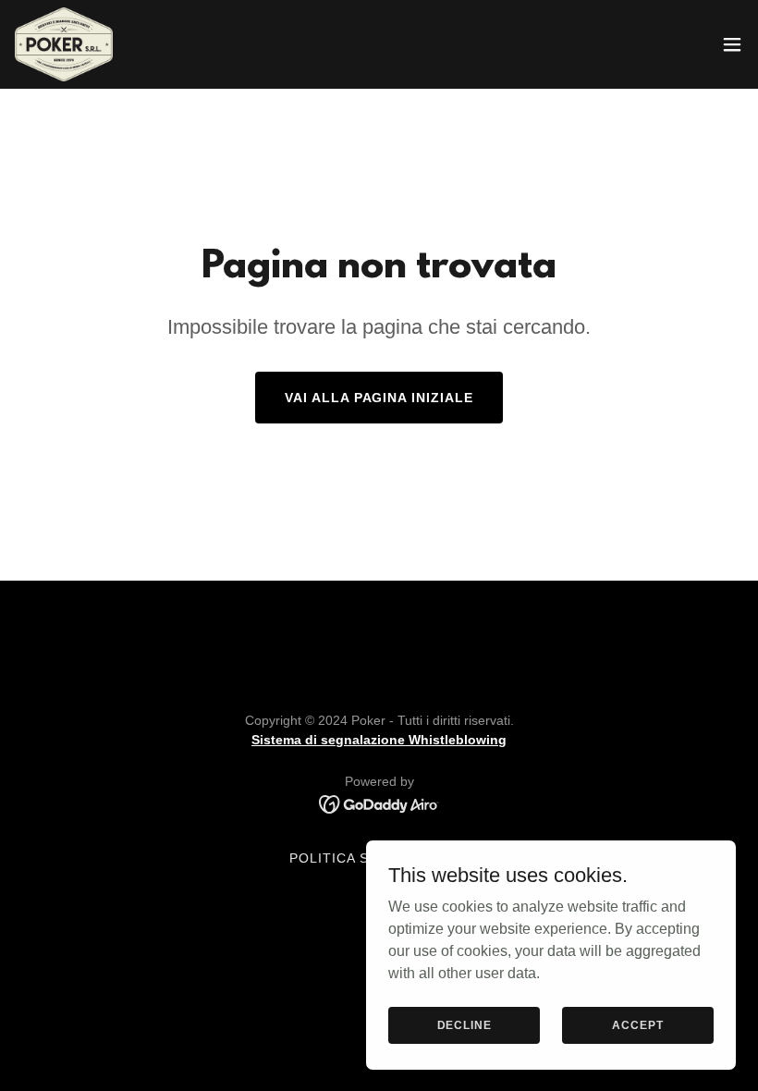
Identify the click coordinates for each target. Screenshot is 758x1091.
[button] (732, 44)
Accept (637, 1024)
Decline (464, 1024)
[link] (64, 44)
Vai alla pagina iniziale (379, 397)
